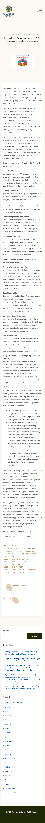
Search (6, 630)
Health (8, 763)
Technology (10, 788)
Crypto (8, 724)
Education (13, 34)
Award (7, 707)
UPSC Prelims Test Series (14, 567)
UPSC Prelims (9, 556)
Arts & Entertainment (13, 703)
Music (7, 775)
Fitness (8, 745)
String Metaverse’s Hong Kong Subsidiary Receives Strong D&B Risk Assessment (21, 652)
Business (8, 715)
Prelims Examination (13, 551)
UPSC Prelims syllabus (13, 564)
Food (7, 750)
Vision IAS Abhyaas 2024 (29, 569)
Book (7, 711)
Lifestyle (8, 771)
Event (7, 733)
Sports (8, 784)
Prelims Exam (30, 548)
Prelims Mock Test (31, 551)
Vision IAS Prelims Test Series (17, 572)
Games (8, 754)
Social (7, 780)
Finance (8, 741)
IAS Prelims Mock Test (13, 548)
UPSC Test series (11, 569)
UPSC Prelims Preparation (15, 561)
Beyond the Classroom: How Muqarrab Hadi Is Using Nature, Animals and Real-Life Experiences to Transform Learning (23, 667)
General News (10, 758)
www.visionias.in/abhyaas (21, 531)
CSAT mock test (14, 546)
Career (8, 720)
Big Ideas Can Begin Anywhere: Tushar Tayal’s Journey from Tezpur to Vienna (23, 659)
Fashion (8, 737)
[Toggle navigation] (40, 11)
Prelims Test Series (12, 553)
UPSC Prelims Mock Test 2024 (16, 559)
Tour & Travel (10, 793)
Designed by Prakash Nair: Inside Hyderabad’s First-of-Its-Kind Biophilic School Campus (22, 687)
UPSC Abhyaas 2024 (29, 553)
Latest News (10, 767)
